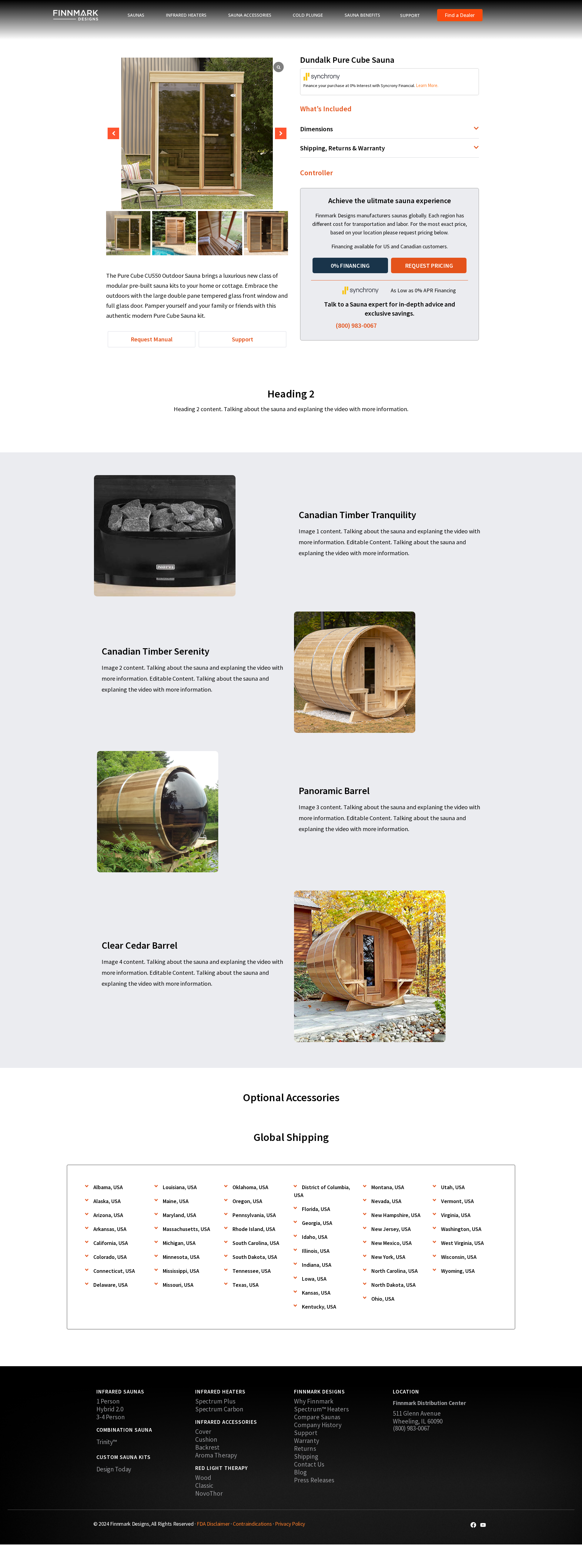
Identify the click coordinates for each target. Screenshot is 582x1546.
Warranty (306, 1441)
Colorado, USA (110, 1256)
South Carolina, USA (255, 1242)
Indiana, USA (316, 1264)
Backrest (207, 1447)
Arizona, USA (108, 1215)
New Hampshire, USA (395, 1215)
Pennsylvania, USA (254, 1215)
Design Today (113, 1469)
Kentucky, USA (319, 1306)
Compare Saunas (317, 1417)
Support (305, 1433)
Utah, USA (453, 1187)
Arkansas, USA (109, 1229)
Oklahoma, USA (250, 1187)
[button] (280, 133)
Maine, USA (176, 1201)
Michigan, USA (179, 1242)
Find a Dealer (460, 15)
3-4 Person (110, 1417)
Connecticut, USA (114, 1270)
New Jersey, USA (391, 1229)
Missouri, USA (178, 1284)
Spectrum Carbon (219, 1409)
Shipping (306, 1456)
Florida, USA (316, 1209)
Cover (203, 1432)
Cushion (206, 1440)
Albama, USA (108, 1187)
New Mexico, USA (391, 1242)
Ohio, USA (382, 1298)
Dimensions (316, 129)
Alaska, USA (107, 1201)
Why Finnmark (313, 1401)
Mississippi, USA (181, 1270)
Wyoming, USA (458, 1270)
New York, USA (388, 1256)
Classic (204, 1486)
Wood (203, 1478)
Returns (305, 1449)
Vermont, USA (457, 1201)
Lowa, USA (314, 1278)
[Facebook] (473, 1525)
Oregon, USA (247, 1201)
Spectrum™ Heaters (321, 1409)
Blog (300, 1472)
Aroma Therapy (216, 1455)
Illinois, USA (315, 1250)
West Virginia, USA (462, 1242)
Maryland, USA (179, 1215)
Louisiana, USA (180, 1187)
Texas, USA (245, 1284)
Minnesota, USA (181, 1256)
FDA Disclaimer (213, 1523)
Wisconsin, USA (459, 1256)
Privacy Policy (290, 1523)
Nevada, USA (386, 1201)
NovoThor (209, 1493)
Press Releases (314, 1480)
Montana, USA (387, 1187)
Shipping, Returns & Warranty (342, 148)
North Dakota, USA (393, 1284)
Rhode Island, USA (253, 1229)
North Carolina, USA (394, 1270)
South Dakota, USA (254, 1256)
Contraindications (252, 1523)
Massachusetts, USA (186, 1229)
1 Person (108, 1401)
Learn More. (427, 85)
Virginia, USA (455, 1215)
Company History (318, 1425)
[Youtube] (483, 1525)
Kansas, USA (316, 1292)
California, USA (110, 1242)
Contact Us (309, 1464)
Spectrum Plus (215, 1401)
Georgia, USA (317, 1222)
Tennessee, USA (251, 1270)
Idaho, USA (314, 1236)
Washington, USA (461, 1229)
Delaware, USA (110, 1284)
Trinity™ (106, 1442)
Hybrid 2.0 (110, 1409)
